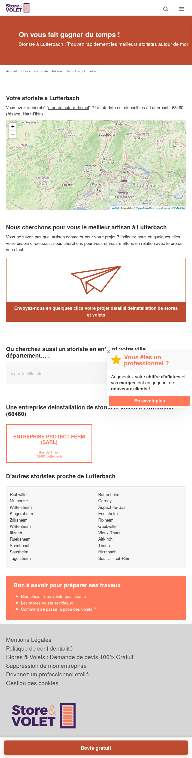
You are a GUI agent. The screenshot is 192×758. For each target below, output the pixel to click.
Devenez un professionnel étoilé (47, 674)
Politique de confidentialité (39, 648)
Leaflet (115, 208)
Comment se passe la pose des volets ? (58, 609)
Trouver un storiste (34, 71)
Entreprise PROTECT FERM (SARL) (49, 439)
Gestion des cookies (32, 683)
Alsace (57, 71)
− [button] (12, 134)
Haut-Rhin (73, 71)
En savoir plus (149, 400)
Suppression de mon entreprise (46, 665)
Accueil (11, 71)
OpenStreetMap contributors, (154, 208)
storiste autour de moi (68, 107)
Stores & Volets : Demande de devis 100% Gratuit (69, 657)
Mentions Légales (29, 639)
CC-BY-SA (178, 208)
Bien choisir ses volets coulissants (53, 596)
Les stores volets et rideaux (47, 602)
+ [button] (12, 126)
